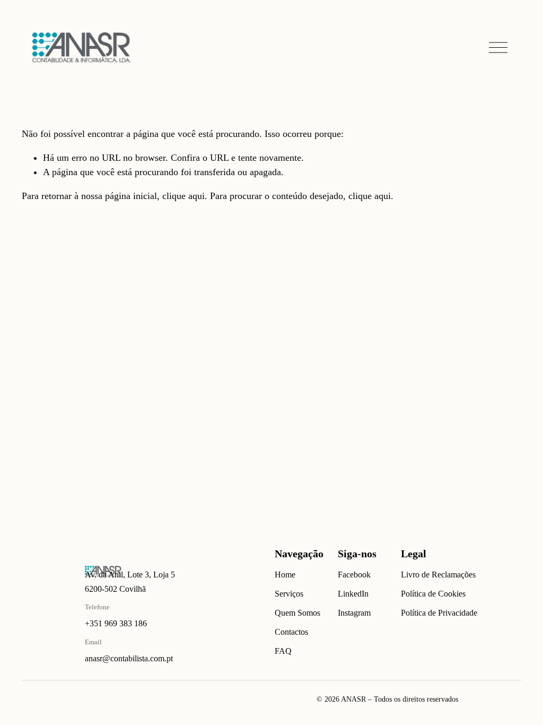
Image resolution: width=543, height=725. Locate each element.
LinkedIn (353, 593)
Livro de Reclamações (438, 574)
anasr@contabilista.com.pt (129, 658)
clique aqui (183, 196)
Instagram (354, 612)
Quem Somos (297, 612)
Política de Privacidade (439, 612)
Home (285, 574)
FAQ (283, 650)
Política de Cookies (433, 593)
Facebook (354, 574)
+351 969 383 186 (116, 623)
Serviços (289, 593)
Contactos (291, 631)
